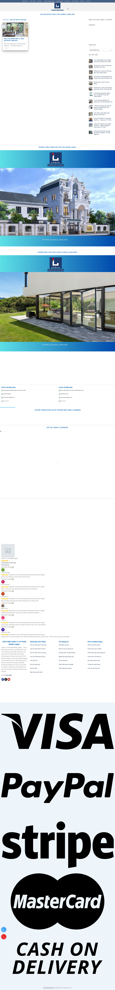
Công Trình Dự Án (49, 1)
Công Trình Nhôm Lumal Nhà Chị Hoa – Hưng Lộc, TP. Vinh (102, 119)
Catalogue (75, 1)
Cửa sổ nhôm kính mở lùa (37, 649)
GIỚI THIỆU (33, 1)
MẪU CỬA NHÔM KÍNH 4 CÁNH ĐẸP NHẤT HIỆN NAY (14, 39)
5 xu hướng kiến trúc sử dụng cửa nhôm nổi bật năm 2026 (102, 60)
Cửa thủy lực (34, 660)
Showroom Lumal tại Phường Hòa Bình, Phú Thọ (102, 66)
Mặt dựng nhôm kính (36, 672)
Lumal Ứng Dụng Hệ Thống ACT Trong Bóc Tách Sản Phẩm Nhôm (102, 94)
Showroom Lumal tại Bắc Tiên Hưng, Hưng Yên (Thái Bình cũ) (103, 77)
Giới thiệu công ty (64, 645)
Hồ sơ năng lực (63, 660)
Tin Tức (88, 1)
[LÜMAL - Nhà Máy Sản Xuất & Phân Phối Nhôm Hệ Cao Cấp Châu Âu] (57, 7)
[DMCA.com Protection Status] (48, 987)
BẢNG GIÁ (67, 1)
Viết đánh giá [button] (5, 565)
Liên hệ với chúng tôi (94, 668)
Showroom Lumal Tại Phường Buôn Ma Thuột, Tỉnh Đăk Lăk (103, 88)
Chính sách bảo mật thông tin (96, 652)
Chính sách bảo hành (94, 645)
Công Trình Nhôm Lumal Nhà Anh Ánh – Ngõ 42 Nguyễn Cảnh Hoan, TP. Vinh (102, 125)
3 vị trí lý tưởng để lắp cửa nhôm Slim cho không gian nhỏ (103, 101)
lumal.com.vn (6, 400)
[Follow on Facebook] (2, 679)
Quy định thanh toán (94, 660)
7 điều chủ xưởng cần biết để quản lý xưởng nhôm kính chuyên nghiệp (102, 107)
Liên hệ (82, 1)
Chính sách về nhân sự (94, 656)
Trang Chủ (6, 19)
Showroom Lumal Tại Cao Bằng (101, 83)
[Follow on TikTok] (5, 679)
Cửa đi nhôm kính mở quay (38, 652)
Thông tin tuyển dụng (94, 664)
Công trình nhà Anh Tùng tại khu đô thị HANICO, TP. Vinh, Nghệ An (102, 132)
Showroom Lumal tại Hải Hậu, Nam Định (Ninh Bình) (103, 71)
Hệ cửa (39, 1)
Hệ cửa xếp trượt (35, 664)
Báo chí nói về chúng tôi (66, 649)
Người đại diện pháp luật (66, 656)
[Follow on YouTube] (8, 679)
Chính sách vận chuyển (94, 649)
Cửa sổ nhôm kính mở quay (38, 645)
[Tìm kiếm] (68, 8)
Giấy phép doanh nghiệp (66, 664)
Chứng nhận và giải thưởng (67, 652)
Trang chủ (25, 1)
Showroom (59, 1)
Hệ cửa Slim (33, 668)
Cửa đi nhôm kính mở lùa (37, 656)
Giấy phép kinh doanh (65, 668)
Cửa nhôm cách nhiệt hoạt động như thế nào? (102, 113)
